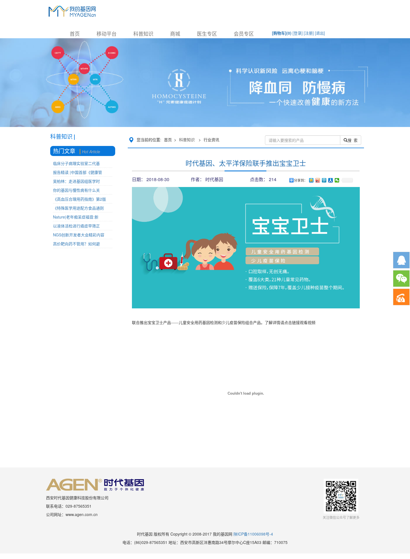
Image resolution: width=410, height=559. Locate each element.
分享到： (300, 180)
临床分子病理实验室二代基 (76, 163)
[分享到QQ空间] (311, 180)
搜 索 (353, 140)
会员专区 (244, 33)
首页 (75, 33)
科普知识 (143, 33)
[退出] (320, 33)
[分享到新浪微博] (317, 180)
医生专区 (207, 33)
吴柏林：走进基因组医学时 (76, 181)
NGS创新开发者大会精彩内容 (78, 234)
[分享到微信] (337, 180)
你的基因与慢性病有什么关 (76, 190)
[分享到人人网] (330, 180)
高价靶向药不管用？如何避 (76, 243)
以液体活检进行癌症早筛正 (76, 226)
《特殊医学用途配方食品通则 (78, 208)
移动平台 (107, 33)
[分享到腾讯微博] (324, 180)
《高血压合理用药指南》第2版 (79, 199)
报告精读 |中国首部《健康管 (77, 172)
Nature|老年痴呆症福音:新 (75, 217)
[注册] (309, 33)
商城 (175, 33)
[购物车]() (281, 33)
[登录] (298, 33)
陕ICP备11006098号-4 (253, 534)
